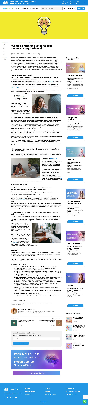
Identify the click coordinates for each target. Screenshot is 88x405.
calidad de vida (15, 87)
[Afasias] (75, 278)
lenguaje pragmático (20, 96)
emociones (14, 242)
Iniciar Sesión (71, 8)
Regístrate (81, 8)
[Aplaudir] (5, 59)
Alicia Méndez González (18, 53)
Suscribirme (21, 343)
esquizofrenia (33, 89)
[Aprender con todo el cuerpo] (75, 194)
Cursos (27, 388)
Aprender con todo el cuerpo (74, 202)
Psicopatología (36, 43)
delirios (21, 133)
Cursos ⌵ (17, 8)
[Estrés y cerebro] (75, 68)
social (49, 303)
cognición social (23, 153)
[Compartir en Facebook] (4, 51)
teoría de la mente (16, 304)
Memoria (71, 159)
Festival (47, 388)
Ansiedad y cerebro (72, 118)
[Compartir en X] (4, 48)
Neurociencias (15, 43)
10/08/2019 (34, 53)
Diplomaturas (24, 8)
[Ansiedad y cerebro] (75, 110)
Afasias (70, 285)
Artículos (32, 8)
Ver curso (75, 95)
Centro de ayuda (50, 395)
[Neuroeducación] (75, 236)
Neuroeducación (74, 243)
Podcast (47, 392)
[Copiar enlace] (4, 45)
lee (61, 178)
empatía (51, 81)
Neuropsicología (25, 43)
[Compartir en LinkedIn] (4, 54)
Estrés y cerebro (74, 75)
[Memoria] (75, 152)
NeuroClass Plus (30, 392)
